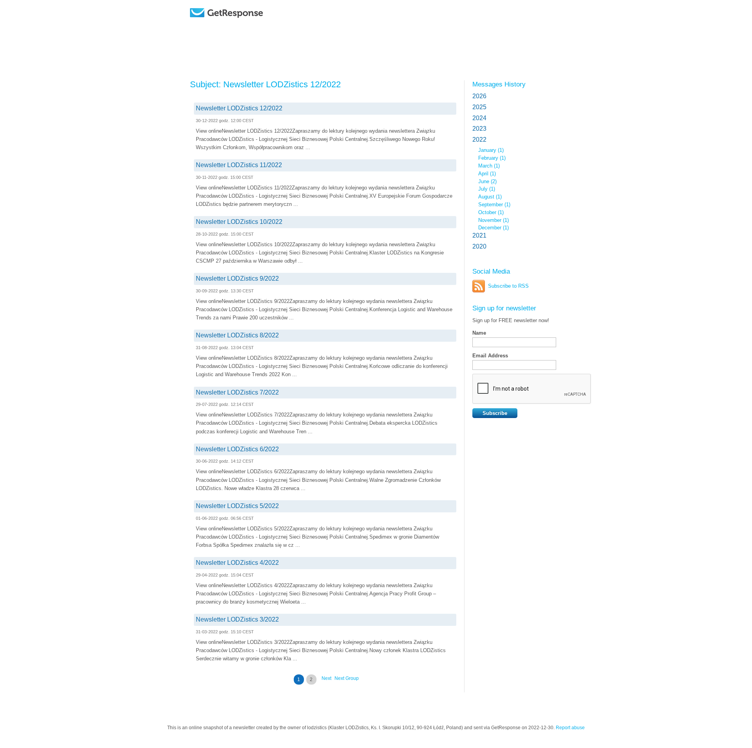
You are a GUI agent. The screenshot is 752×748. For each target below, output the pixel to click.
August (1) (490, 197)
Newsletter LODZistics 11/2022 (239, 165)
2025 (479, 107)
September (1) (494, 204)
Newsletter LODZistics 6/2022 (237, 449)
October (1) (491, 212)
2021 (479, 235)
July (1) (486, 189)
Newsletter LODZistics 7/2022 (237, 392)
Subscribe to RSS (508, 286)
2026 (479, 96)
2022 (479, 139)
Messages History (499, 84)
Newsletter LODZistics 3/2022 (237, 619)
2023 (479, 128)
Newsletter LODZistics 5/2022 (237, 506)
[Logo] (246, 24)
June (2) (487, 181)
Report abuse (570, 727)
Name (479, 333)
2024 (479, 118)
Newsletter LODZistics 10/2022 (239, 221)
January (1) (491, 150)
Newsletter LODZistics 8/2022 (237, 335)
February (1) (492, 158)
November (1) (493, 220)
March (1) (489, 166)
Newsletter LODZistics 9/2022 (237, 278)
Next (326, 678)
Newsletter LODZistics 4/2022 (237, 562)
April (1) (487, 174)
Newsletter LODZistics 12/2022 (239, 108)
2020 (479, 246)
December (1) (493, 228)
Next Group (346, 678)
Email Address (490, 356)
